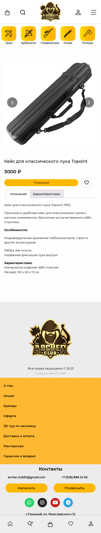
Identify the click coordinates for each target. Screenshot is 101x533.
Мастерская (13, 446)
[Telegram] (68, 502)
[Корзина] (7, 13)
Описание (18, 194)
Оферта (10, 416)
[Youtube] (55, 502)
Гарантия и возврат (20, 456)
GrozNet (61, 373)
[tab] (18, 194)
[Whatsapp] (29, 502)
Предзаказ (41, 182)
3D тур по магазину (20, 426)
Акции (9, 396)
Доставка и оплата (19, 436)
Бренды (10, 406)
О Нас (8, 386)
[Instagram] (42, 502)
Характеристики (46, 194)
